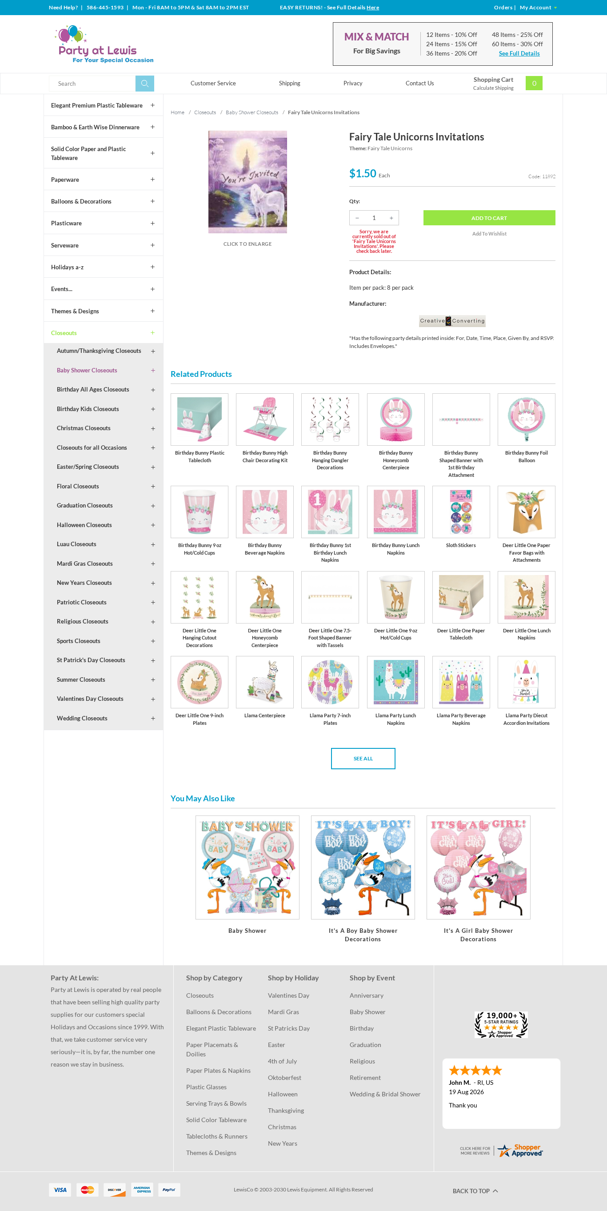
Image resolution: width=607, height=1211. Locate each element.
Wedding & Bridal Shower (385, 1094)
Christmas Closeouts (84, 428)
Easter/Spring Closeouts (88, 466)
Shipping (289, 83)
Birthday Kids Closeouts (88, 408)
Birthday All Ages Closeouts (93, 389)
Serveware (65, 245)
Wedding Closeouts (82, 718)
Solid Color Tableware (216, 1119)
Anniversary (366, 995)
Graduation (365, 1044)
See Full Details (519, 53)
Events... (61, 288)
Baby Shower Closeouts (87, 370)
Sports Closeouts (78, 640)
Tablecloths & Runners (217, 1136)
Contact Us (420, 83)
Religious (362, 1061)
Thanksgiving (286, 1110)
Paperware (65, 179)
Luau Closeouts (76, 544)
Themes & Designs (75, 311)
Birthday (362, 1028)
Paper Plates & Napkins (218, 1070)
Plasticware (66, 223)
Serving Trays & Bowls (216, 1103)
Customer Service (213, 83)
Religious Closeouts (82, 621)
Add (489, 218)
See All (363, 758)
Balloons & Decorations (81, 201)
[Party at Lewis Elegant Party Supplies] (125, 44)
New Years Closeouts (84, 582)
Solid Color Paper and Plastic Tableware (88, 153)
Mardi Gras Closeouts (85, 563)
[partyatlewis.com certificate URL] (501, 1149)
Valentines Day (288, 995)
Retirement (365, 1077)
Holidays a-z (67, 267)
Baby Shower (368, 1011)
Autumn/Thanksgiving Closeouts (99, 350)
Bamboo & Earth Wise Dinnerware (95, 127)
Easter (276, 1044)
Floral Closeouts (78, 486)
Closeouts (64, 332)
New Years (282, 1143)
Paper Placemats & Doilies (213, 1049)
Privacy (353, 83)
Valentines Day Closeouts (90, 698)
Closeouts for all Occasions (92, 447)
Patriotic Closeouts (82, 602)
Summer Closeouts (81, 679)
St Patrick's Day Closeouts (91, 659)
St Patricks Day (289, 1028)
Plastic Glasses (206, 1087)
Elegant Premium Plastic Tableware (97, 105)
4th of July (282, 1061)
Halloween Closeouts (84, 524)
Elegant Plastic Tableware (221, 1028)
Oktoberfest (284, 1077)
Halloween (283, 1094)
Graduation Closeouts (85, 505)
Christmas (282, 1127)
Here (373, 7)
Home (177, 112)
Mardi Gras (283, 1011)
